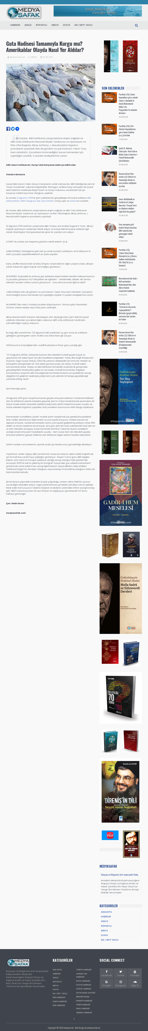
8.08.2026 (123, 323)
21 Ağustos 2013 (25, 197)
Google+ (106, 985)
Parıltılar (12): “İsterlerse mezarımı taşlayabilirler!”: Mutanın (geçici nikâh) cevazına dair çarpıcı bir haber (128, 311)
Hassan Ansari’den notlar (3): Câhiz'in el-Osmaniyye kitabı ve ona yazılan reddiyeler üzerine (128, 180)
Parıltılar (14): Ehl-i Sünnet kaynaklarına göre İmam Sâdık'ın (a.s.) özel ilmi (127, 131)
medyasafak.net (93, 1027)
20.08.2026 (123, 117)
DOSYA (66, 25)
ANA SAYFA (57, 970)
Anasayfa (106, 912)
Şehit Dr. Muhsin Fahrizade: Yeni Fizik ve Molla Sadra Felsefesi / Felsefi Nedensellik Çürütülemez (128, 154)
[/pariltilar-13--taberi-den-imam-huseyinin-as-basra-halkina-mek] (109, 253)
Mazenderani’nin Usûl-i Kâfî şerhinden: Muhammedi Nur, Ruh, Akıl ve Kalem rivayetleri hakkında (128, 284)
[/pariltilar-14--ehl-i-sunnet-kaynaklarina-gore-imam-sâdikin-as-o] (109, 129)
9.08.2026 (123, 295)
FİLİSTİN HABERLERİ (83, 985)
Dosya (104, 935)
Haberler (106, 916)
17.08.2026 (123, 139)
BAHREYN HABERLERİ (84, 1001)
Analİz (104, 921)
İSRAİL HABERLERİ (83, 1008)
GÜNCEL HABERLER (83, 989)
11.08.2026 (123, 269)
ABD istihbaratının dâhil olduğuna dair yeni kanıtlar (48, 199)
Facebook (106, 975)
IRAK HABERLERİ (59, 1005)
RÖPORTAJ (41, 25)
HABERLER (15, 25)
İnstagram (120, 985)
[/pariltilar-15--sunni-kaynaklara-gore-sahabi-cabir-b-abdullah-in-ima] (109, 97)
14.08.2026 (123, 215)
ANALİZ (34, 57)
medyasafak (68, 1027)
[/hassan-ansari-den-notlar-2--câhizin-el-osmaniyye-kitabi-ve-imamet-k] (109, 337)
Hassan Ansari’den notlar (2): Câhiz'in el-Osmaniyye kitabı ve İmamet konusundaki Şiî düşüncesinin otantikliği (127, 340)
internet (74, 200)
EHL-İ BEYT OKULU (83, 25)
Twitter (120, 975)
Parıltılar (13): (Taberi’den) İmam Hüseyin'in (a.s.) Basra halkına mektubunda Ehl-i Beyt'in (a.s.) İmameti (128, 257)
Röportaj (106, 926)
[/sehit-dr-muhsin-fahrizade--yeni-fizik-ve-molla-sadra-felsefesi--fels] (109, 150)
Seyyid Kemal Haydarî (85, 993)
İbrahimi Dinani (82, 997)
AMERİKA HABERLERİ (84, 1012)
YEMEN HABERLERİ (83, 1005)
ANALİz (28, 25)
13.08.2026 (123, 241)
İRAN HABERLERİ (59, 997)
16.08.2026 (123, 165)
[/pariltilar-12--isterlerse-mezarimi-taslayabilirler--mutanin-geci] (109, 308)
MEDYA (55, 25)
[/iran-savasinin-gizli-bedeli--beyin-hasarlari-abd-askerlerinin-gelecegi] (109, 227)
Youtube (134, 975)
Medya (104, 930)
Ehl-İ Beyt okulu (110, 940)
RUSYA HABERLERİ (83, 981)
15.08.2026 (123, 190)
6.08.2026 (123, 352)
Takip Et (135, 985)
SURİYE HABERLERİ (60, 1001)
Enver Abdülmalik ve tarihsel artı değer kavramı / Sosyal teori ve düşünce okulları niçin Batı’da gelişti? (128, 205)
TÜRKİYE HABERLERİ (83, 970)
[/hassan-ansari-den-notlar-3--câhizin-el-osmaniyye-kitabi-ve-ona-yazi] (109, 178)
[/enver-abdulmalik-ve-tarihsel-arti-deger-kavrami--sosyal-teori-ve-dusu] (109, 204)
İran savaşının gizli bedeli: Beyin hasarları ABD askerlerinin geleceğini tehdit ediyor (128, 230)
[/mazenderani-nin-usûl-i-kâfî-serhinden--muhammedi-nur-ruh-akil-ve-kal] (109, 281)
